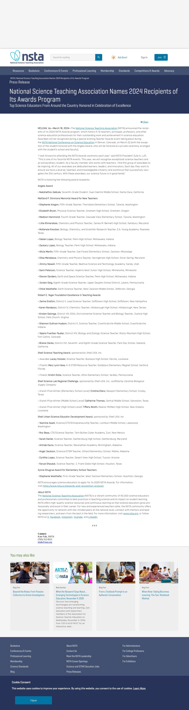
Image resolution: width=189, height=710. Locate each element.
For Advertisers (130, 656)
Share (145, 122)
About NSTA (71, 645)
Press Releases (73, 671)
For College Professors (133, 651)
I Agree (33, 700)
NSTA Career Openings (77, 661)
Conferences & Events (56, 71)
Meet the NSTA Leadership (78, 656)
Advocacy (169, 71)
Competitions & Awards (147, 71)
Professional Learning (84, 71)
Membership (107, 71)
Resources (18, 71)
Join (160, 57)
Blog (12, 671)
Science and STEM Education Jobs (82, 666)
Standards (124, 71)
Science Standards (19, 666)
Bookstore (34, 71)
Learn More (139, 688)
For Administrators (131, 645)
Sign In (144, 57)
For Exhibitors (129, 661)
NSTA (12, 78)
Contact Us (71, 651)
